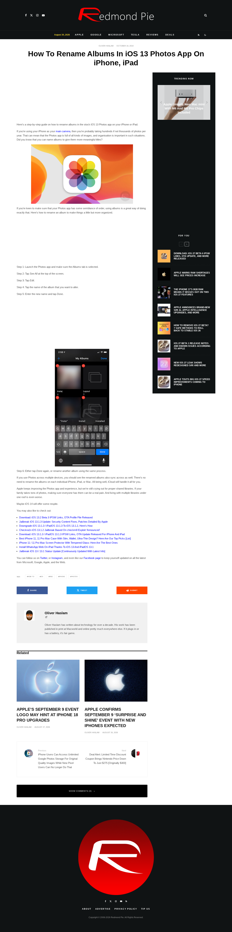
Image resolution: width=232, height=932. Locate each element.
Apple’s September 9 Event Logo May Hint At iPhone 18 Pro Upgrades (48, 714)
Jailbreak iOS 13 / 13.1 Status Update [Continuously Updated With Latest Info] (62, 551)
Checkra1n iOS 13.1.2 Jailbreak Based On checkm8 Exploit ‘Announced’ (59, 530)
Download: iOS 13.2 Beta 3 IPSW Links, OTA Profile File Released (56, 517)
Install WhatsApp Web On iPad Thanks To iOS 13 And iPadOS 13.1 (56, 546)
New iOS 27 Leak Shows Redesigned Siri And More (190, 364)
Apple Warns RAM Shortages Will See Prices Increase (192, 274)
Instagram (57, 558)
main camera (63, 131)
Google (96, 35)
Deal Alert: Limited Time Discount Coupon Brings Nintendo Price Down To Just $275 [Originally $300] (105, 756)
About (86, 909)
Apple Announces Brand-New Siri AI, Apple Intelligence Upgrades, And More (192, 310)
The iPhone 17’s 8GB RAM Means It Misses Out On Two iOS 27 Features (191, 292)
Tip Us (145, 909)
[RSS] (199, 35)
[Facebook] (25, 15)
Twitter (43, 558)
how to (31, 576)
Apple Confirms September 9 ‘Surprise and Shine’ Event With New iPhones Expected (115, 717)
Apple (79, 35)
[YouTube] (43, 15)
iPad (51, 576)
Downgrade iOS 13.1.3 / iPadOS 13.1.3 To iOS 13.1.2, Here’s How (56, 525)
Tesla (135, 35)
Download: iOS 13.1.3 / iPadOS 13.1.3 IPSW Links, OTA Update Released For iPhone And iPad (72, 534)
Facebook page (92, 558)
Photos (74, 576)
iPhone (62, 576)
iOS (41, 576)
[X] (31, 15)
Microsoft (116, 35)
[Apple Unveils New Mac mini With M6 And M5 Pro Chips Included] (184, 102)
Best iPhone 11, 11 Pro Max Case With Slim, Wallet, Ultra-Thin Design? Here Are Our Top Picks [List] (75, 538)
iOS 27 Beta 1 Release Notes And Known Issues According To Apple (192, 346)
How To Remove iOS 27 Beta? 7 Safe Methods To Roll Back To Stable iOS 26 (191, 328)
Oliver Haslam (106, 46)
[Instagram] (37, 15)
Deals (169, 35)
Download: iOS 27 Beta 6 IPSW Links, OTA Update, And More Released (192, 256)
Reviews (152, 35)
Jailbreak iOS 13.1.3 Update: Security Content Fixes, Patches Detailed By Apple (63, 521)
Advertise (103, 909)
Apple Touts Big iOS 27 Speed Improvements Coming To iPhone (192, 382)
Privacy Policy (125, 909)
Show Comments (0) (80, 791)
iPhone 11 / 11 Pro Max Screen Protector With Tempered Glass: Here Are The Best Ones (68, 542)
